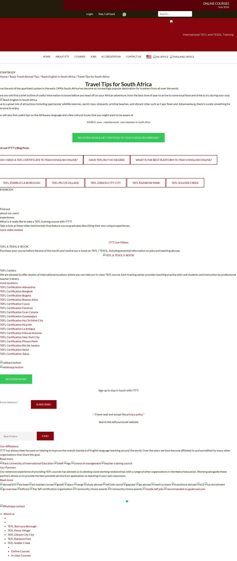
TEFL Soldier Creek (185, 182)
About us (8, 513)
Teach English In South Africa (58, 76)
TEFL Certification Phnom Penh (19, 341)
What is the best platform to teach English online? (174, 159)
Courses (79, 56)
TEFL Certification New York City (19, 337)
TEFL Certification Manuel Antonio (21, 332)
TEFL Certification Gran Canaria (19, 312)
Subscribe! (43, 404)
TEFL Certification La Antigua (17, 328)
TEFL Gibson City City (106, 182)
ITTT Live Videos (118, 242)
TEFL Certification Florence (16, 307)
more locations (9, 282)
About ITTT (62, 56)
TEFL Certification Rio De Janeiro (20, 345)
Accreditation (111, 56)
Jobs (93, 56)
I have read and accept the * (119, 414)
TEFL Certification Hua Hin (16, 324)
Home (46, 56)
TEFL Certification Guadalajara (18, 316)
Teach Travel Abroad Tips (24, 76)
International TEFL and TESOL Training (208, 34)
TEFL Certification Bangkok (16, 291)
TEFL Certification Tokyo (14, 353)
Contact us (133, 56)
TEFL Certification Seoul (14, 349)
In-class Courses (21, 555)
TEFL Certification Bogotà (15, 295)
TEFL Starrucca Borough (22, 526)
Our (9, 446)
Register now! (16, 379)
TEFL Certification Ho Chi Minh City (21, 320)
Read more (6, 458)
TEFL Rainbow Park (146, 182)
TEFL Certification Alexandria (17, 287)
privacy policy (134, 414)
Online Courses (216, 3)
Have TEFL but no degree (107, 159)
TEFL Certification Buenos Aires (19, 299)
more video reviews (11, 229)
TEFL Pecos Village (65, 182)
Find (45, 436)
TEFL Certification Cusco (15, 303)
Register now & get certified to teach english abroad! (118, 137)
